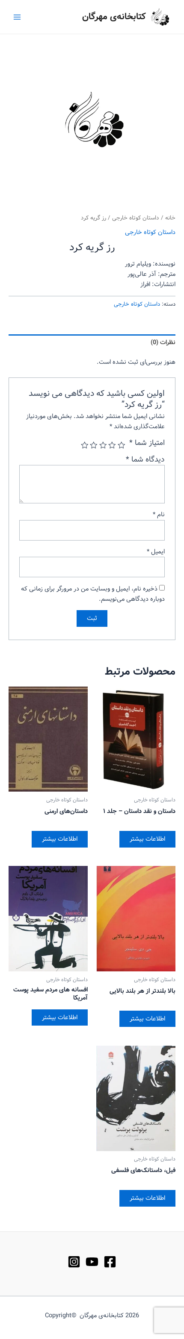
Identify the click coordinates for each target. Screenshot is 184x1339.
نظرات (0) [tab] (163, 342)
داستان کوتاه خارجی (135, 217)
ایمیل (156, 551)
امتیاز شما (147, 443)
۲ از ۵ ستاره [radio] (112, 445)
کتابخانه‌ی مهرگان (114, 17)
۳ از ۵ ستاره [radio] (103, 445)
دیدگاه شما (145, 459)
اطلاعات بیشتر (147, 839)
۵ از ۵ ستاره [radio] (85, 445)
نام (159, 514)
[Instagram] (74, 1261)
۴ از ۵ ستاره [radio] (94, 445)
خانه (170, 217)
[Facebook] (110, 1261)
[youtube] (92, 1261)
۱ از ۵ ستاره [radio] (121, 445)
